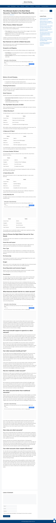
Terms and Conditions (45, 6)
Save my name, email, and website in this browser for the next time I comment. (18, 513)
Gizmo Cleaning (28, 2)
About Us (27, 6)
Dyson (18, 6)
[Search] (51, 11)
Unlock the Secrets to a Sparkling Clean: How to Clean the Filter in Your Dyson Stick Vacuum (46, 23)
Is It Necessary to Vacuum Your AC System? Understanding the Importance (46, 43)
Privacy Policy (38, 6)
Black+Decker (13, 6)
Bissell (9, 6)
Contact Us (32, 6)
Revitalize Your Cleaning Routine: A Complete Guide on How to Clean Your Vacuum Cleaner (46, 39)
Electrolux (22, 6)
